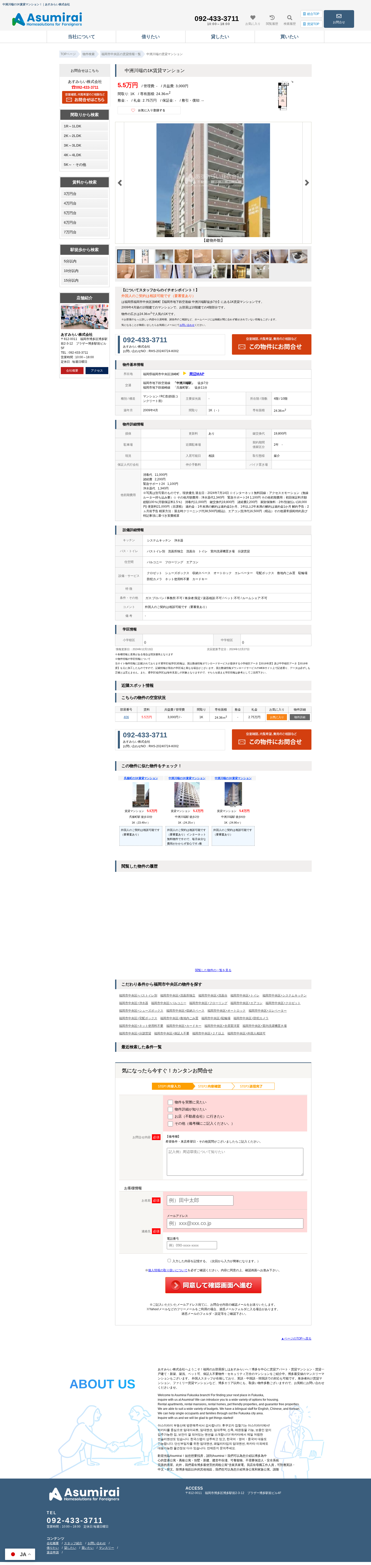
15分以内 (71, 280)
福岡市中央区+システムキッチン (284, 995)
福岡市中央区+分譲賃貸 (135, 1033)
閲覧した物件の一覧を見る (213, 970)
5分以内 (70, 261)
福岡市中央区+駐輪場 (215, 1018)
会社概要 (72, 370)
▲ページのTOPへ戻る (296, 1338)
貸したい (70, 1548)
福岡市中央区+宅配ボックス (138, 1018)
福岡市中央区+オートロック (226, 1010)
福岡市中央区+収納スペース (185, 1010)
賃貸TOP (313, 24)
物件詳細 (299, 717)
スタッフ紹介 (73, 1543)
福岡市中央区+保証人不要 (171, 1033)
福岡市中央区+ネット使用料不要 (141, 1026)
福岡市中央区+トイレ (244, 995)
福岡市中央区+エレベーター (268, 1010)
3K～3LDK (72, 145)
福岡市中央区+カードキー (183, 1026)
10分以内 (71, 271)
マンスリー (106, 1548)
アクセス (97, 370)
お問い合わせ (187, 325)
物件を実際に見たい (190, 1102)
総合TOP (313, 14)
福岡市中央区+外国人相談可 (246, 1033)
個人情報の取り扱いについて (168, 1270)
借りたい (53, 1548)
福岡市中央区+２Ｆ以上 (208, 1033)
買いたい (88, 1548)
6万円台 (70, 222)
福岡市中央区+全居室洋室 (222, 1026)
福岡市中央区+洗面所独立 (177, 995)
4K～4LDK (72, 155)
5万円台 (70, 213)
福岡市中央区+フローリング (208, 1003)
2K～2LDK (72, 136)
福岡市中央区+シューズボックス (141, 1010)
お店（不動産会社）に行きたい (199, 1116)
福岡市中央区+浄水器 (133, 1003)
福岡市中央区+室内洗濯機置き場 (265, 1026)
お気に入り (277, 717)
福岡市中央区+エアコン (246, 1003)
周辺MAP (196, 374)
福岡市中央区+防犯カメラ (251, 1018)
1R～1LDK (72, 126)
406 (126, 717)
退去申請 (53, 1552)
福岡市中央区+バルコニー (168, 1003)
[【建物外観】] (213, 236)
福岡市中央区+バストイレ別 (138, 995)
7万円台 (70, 232)
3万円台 (70, 194)
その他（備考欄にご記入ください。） (204, 1123)
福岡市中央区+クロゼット (283, 1003)
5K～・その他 (75, 165)
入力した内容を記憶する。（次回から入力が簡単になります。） (216, 1261)
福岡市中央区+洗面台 (212, 995)
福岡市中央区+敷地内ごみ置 (179, 1018)
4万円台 (70, 203)
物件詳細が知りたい (190, 1109)
